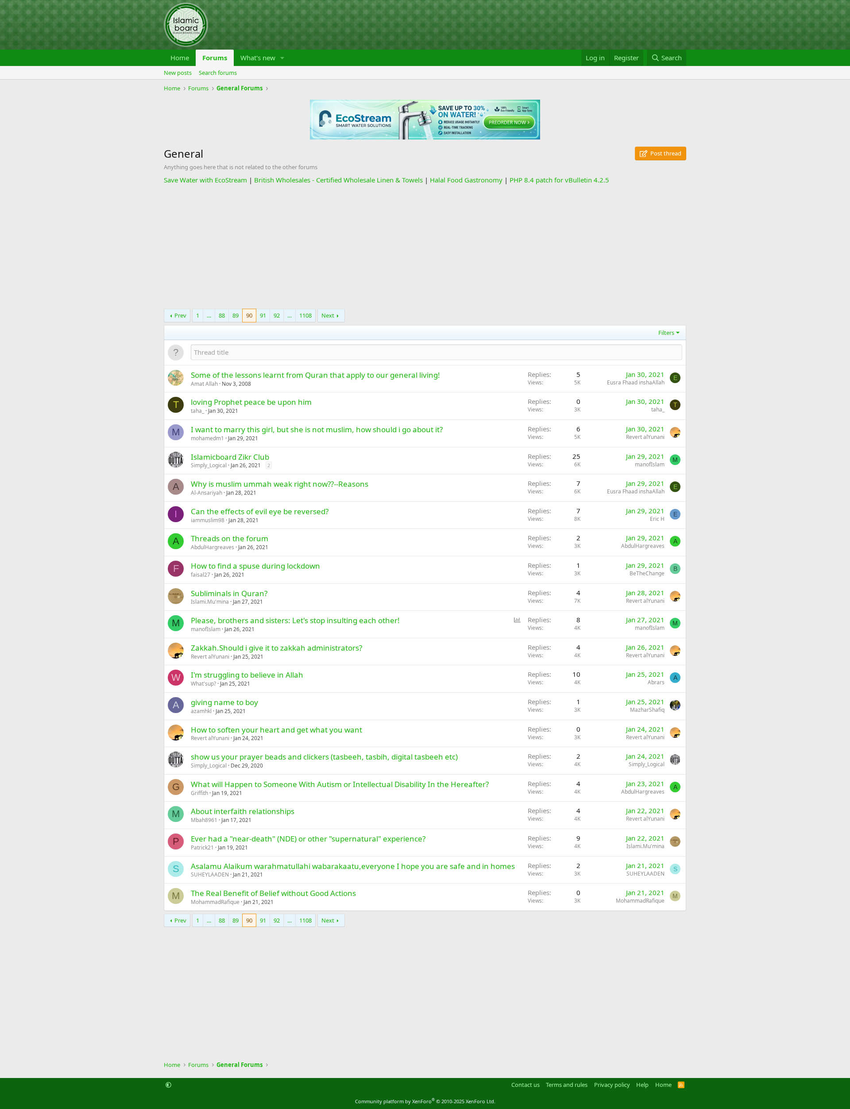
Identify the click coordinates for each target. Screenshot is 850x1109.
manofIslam (650, 464)
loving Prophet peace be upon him (251, 402)
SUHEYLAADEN (210, 874)
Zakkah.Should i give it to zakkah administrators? (276, 648)
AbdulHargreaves (212, 547)
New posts (178, 73)
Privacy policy (612, 1085)
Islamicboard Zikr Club (230, 457)
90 (249, 315)
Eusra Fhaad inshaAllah (636, 382)
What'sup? (203, 683)
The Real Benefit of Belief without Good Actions (273, 893)
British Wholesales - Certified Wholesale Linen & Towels (338, 179)
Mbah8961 (204, 820)
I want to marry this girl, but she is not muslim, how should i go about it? (317, 429)
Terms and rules (566, 1085)
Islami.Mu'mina (210, 601)
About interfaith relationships (242, 811)
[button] (282, 58)
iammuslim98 (207, 520)
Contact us (525, 1085)
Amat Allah (204, 384)
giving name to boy (224, 702)
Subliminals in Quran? (229, 593)
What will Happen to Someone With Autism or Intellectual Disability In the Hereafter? (340, 784)
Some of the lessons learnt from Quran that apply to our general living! (315, 375)
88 (222, 315)
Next (327, 315)
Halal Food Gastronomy (466, 179)
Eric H (657, 519)
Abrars (656, 682)
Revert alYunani (645, 437)
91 (263, 315)
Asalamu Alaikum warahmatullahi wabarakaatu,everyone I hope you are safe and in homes (353, 866)
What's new (257, 57)
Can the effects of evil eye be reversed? (259, 511)
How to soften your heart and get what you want (276, 730)
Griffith (199, 793)
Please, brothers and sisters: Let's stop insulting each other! (295, 620)
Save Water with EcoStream (205, 179)
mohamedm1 (207, 438)
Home (179, 57)
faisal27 (200, 574)
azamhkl (201, 711)
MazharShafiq (647, 709)
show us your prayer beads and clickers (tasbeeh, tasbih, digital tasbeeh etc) (324, 757)
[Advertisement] (425, 247)
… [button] (209, 315)
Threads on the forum (229, 538)
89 (235, 315)
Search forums (218, 73)
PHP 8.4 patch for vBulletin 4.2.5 (559, 179)
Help (642, 1085)
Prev (180, 315)
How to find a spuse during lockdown (255, 566)
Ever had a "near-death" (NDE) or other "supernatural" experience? (308, 839)
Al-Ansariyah (206, 492)
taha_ (197, 411)
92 (277, 315)
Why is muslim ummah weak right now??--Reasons (279, 484)
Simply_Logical (209, 465)
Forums (214, 57)
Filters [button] (666, 333)
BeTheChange (647, 573)
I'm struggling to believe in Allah (247, 675)
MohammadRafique (215, 902)
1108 (305, 315)
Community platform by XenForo (425, 1101)
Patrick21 (202, 847)
